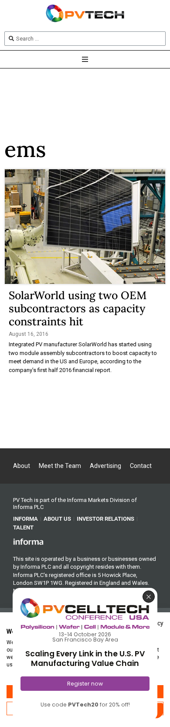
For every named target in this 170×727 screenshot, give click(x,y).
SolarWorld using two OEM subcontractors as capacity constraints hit (77, 308)
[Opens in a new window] (28, 541)
